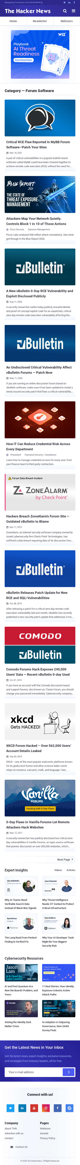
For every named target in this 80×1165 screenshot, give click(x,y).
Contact (9, 1138)
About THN (11, 1128)
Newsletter (40, 21)
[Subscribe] (68, 1072)
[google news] (69, 1108)
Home (13, 21)
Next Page (65, 859)
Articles (71, 870)
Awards (44, 1133)
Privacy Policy (47, 1138)
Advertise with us (14, 1133)
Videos (58, 870)
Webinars (67, 21)
